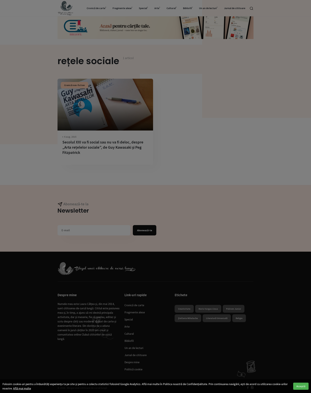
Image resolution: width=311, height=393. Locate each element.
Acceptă (300, 386)
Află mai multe (22, 388)
